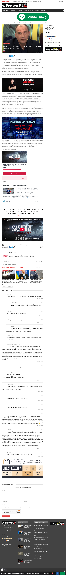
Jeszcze (43, 10)
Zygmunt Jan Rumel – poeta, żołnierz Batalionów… (27, 553)
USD (50, 40)
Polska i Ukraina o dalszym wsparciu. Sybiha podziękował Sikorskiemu (21, 281)
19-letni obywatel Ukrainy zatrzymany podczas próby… (27, 540)
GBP (53, 40)
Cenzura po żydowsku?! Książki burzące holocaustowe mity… (25, 561)
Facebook (11, 256)
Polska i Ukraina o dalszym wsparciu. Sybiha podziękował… (27, 532)
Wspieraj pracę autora (22, 215)
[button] (4, 569)
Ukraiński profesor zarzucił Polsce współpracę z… (28, 526)
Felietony (13, 10)
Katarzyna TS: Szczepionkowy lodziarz (33, 263)
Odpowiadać (40, 298)
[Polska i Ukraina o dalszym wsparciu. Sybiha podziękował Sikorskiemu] (22, 274)
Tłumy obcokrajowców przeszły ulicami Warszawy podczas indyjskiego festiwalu (41, 544)
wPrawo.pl (62, 569)
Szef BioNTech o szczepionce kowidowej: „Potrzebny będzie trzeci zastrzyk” (12, 263)
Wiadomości (6, 10)
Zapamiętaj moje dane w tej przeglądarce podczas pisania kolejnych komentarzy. (18, 507)
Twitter (34, 255)
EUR (48, 40)
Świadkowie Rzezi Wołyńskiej (32, 10)
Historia (20, 10)
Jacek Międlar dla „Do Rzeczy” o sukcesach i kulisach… (27, 546)
